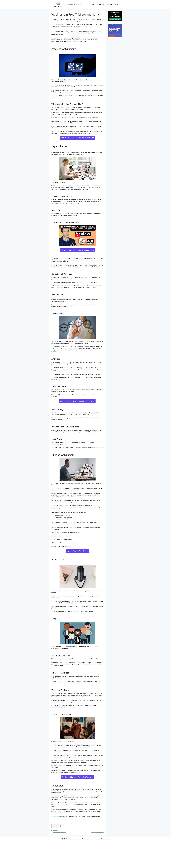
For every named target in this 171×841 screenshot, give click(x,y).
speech (76, 505)
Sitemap (116, 4)
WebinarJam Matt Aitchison (97, 832)
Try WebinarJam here (57, 816)
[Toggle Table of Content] (60, 826)
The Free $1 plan (55, 745)
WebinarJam (55, 830)
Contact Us (109, 4)
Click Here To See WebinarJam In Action (76, 138)
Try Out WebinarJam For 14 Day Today (76, 777)
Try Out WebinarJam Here (76, 551)
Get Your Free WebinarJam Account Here (76, 250)
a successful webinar (72, 483)
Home (93, 4)
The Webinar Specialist (74, 4)
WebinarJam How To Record (59, 832)
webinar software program (77, 802)
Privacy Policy (100, 4)
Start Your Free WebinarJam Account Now (76, 401)
